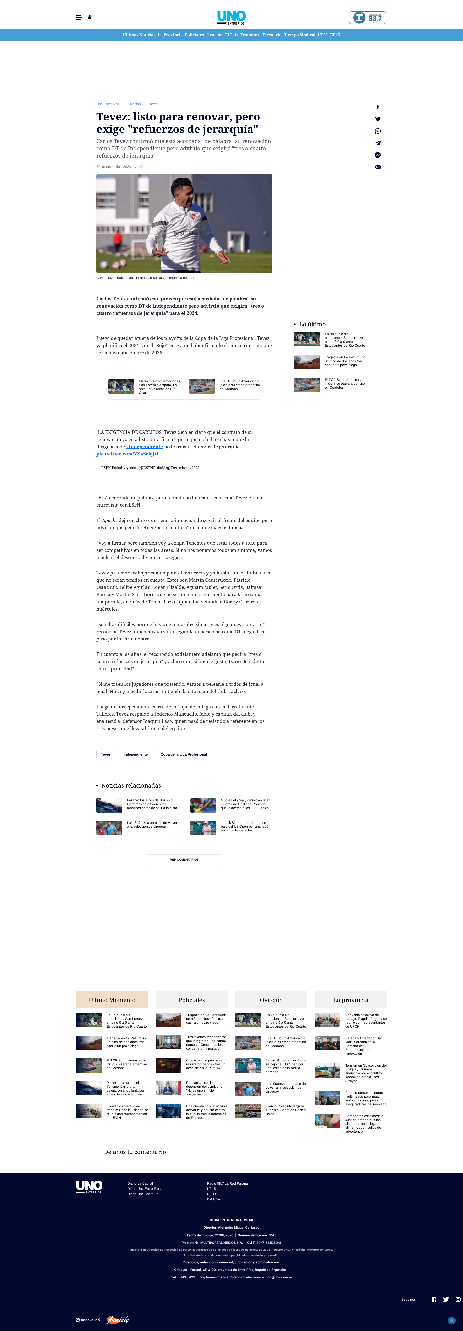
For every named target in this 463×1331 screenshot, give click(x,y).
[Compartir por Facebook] (378, 107)
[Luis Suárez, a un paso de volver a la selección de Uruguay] (137, 828)
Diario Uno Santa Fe (143, 1194)
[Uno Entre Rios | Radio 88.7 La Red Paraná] (367, 17)
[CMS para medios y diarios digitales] (88, 1320)
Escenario (272, 35)
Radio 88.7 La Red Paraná (227, 1183)
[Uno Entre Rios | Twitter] (446, 1299)
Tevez (154, 103)
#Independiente (144, 446)
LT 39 (323, 35)
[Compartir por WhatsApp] (378, 131)
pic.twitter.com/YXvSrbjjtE (127, 454)
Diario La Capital (140, 1183)
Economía (250, 35)
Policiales (194, 35)
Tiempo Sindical (300, 35)
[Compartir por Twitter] (378, 119)
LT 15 (335, 35)
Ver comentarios (184, 859)
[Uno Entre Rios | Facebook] (434, 1299)
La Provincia (170, 35)
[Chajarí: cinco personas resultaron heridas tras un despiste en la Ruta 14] (192, 1065)
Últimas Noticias (139, 35)
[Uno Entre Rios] (231, 18)
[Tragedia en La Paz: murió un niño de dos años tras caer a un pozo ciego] (330, 362)
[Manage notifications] (452, 1320)
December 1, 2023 (185, 468)
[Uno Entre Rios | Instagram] (458, 1299)
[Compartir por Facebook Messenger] (378, 155)
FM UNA (213, 1199)
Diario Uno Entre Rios (144, 1189)
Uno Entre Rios (108, 103)
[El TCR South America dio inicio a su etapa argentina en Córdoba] (224, 386)
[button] (79, 17)
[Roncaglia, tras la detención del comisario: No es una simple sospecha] (192, 1088)
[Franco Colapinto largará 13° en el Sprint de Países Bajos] (271, 1111)
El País (231, 35)
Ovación (214, 35)
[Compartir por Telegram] (378, 143)
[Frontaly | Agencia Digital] (114, 1320)
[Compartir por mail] (378, 167)
